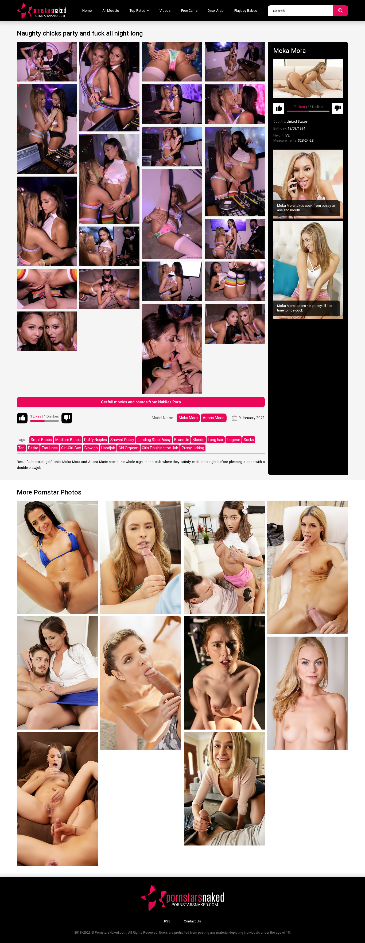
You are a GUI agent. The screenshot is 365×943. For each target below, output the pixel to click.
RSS (167, 921)
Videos (165, 11)
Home (87, 11)
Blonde (198, 440)
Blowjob (91, 448)
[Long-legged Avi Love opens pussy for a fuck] (57, 557)
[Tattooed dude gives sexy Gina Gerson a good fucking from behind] (140, 683)
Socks (249, 440)
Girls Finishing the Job (160, 448)
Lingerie (233, 440)
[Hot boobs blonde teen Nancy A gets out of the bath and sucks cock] (307, 693)
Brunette (181, 440)
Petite (33, 448)
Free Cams (189, 11)
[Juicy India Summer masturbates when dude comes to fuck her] (307, 567)
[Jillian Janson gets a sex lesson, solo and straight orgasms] (57, 799)
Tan (21, 448)
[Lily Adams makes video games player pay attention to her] (224, 557)
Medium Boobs (68, 440)
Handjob (108, 448)
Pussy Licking (193, 448)
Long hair (215, 440)
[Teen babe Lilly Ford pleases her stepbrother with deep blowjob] (140, 557)
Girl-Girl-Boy (71, 448)
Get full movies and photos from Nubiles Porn (141, 402)
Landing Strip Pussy (154, 440)
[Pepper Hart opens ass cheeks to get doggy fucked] (224, 673)
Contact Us (192, 921)
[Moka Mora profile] (308, 78)
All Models (110, 11)
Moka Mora (188, 418)
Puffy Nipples (95, 440)
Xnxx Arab (216, 11)
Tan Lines (50, 448)
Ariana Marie (213, 418)
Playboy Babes (245, 11)
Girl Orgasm (128, 448)
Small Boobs (41, 440)
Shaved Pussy (122, 440)
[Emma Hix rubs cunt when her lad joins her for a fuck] (224, 788)
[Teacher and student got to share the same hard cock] (57, 673)
